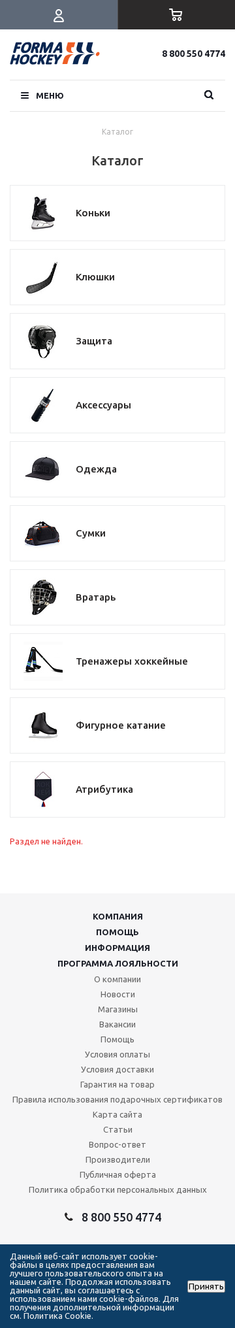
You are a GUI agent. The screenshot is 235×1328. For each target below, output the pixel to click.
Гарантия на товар (117, 1084)
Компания (118, 916)
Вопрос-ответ (117, 1144)
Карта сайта (117, 1114)
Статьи (118, 1129)
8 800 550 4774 (193, 53)
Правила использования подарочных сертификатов (117, 1099)
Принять (206, 1286)
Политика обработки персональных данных (118, 1189)
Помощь (117, 932)
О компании (117, 979)
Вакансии (117, 1024)
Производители (118, 1159)
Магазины (118, 1009)
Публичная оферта (118, 1174)
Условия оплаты (117, 1054)
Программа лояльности (117, 963)
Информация (117, 947)
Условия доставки (117, 1069)
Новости (118, 994)
